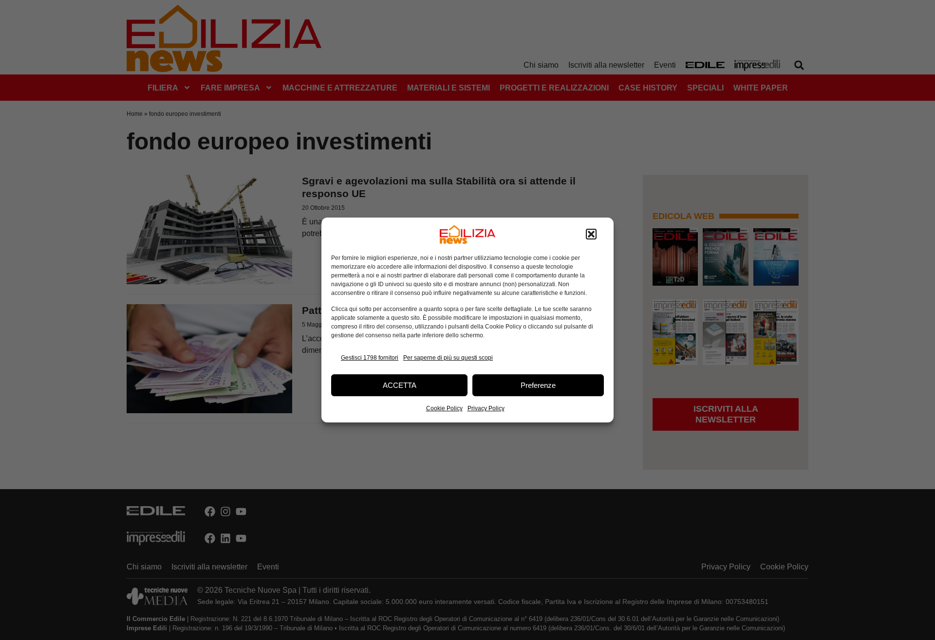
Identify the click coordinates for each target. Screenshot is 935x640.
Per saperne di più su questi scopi (448, 357)
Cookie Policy (444, 408)
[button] (591, 234)
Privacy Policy (486, 408)
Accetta (399, 385)
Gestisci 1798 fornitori (369, 357)
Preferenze (538, 385)
